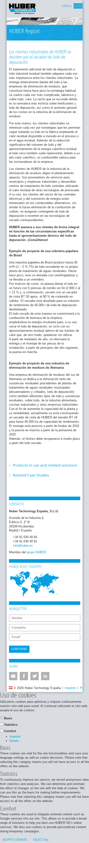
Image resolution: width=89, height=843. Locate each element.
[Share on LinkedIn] (45, 676)
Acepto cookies (14, 839)
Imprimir (70, 687)
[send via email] (13, 676)
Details (14, 741)
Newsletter (18, 609)
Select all (41, 839)
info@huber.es (23, 545)
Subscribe (19, 649)
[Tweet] (34, 676)
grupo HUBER (36, 552)
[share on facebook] (24, 676)
